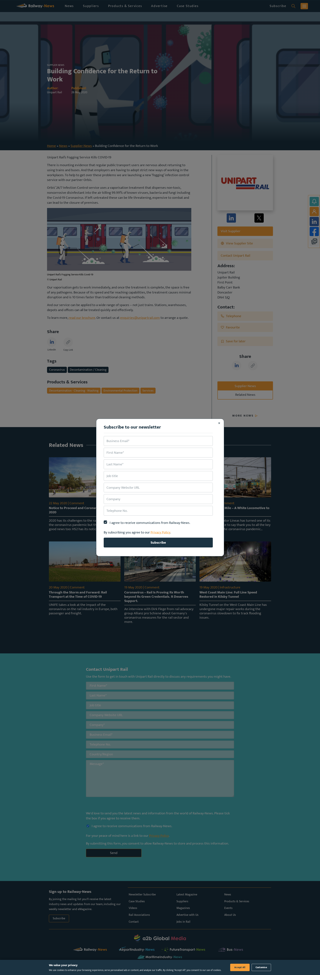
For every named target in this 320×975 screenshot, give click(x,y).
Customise (261, 967)
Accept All (240, 967)
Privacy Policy (160, 532)
